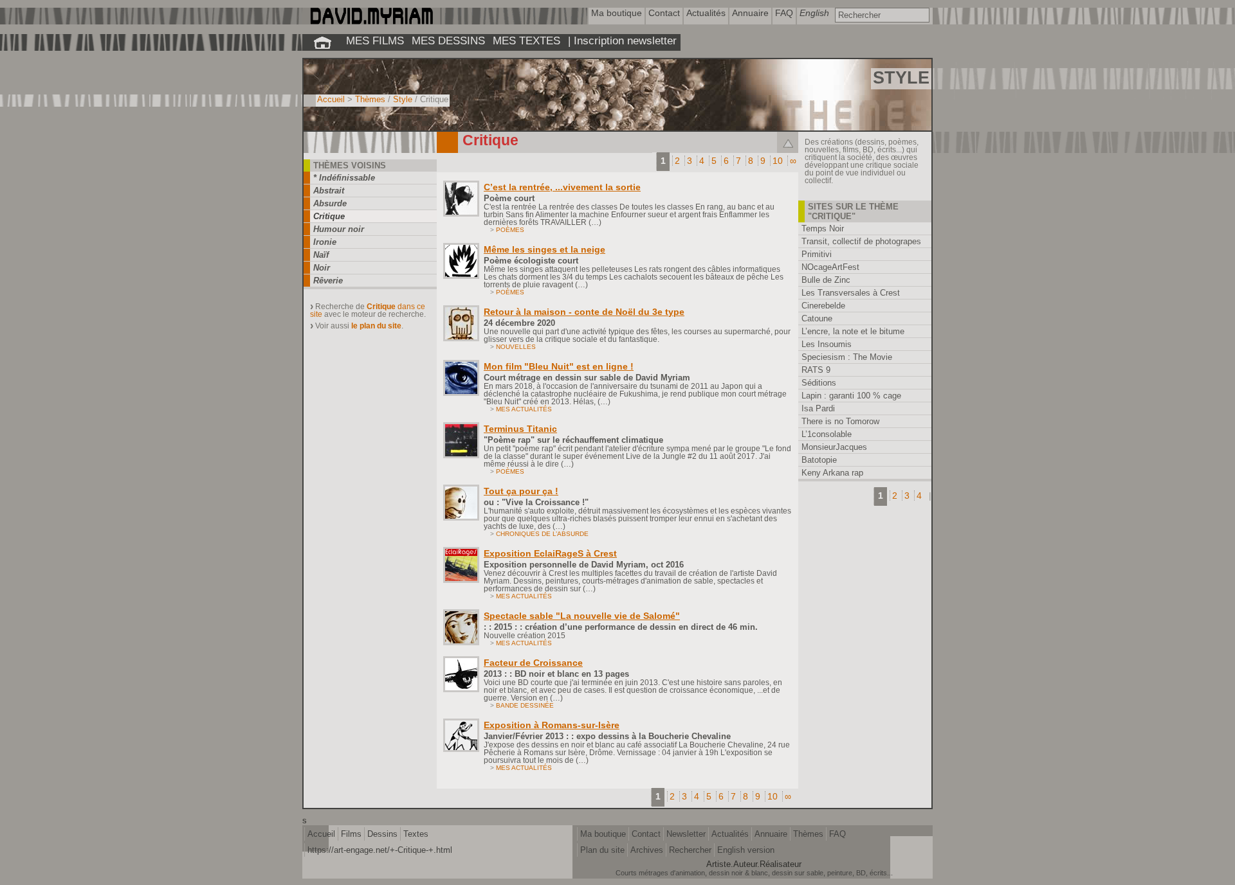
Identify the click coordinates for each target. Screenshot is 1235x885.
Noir (321, 268)
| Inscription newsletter (622, 40)
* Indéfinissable (344, 178)
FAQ (837, 834)
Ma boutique (603, 834)
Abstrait (328, 190)
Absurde (330, 203)
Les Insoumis (826, 344)
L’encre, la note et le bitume (852, 331)
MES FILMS (375, 40)
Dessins (382, 834)
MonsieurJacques (834, 447)
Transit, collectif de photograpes (861, 241)
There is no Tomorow (840, 421)
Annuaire (771, 834)
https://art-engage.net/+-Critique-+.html (379, 850)
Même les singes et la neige (544, 249)
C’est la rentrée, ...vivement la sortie (562, 187)
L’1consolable (826, 434)
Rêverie (328, 280)
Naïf (321, 255)
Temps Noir (822, 228)
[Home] (370, 21)
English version (745, 850)
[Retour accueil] (322, 42)
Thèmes (370, 99)
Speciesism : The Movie (846, 357)
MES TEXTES (526, 40)
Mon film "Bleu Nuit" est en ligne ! (559, 366)
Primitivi (816, 254)
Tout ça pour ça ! (521, 491)
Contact (646, 834)
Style (402, 99)
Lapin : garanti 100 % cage (851, 395)
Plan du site (602, 850)
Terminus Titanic (520, 429)
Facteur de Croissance (533, 662)
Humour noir (338, 229)
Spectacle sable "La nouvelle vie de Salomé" (582, 616)
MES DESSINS (448, 40)
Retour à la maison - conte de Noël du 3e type (584, 312)
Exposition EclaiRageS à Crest (550, 553)
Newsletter (686, 834)
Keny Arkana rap (832, 473)
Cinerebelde (823, 305)
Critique (329, 216)
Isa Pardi (818, 408)
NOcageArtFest (830, 267)
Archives (646, 850)
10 (778, 161)
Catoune (816, 318)
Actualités (730, 834)
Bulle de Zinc (825, 280)
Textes (415, 834)
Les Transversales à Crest (850, 293)
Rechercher (690, 850)
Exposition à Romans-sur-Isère (551, 725)
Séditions (818, 383)
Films (351, 834)
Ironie (324, 242)
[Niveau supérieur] (787, 142)
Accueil (331, 99)
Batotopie (819, 460)
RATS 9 (815, 370)
